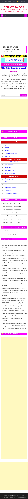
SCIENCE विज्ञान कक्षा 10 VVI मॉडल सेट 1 (11, 203)
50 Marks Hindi (14, 71)
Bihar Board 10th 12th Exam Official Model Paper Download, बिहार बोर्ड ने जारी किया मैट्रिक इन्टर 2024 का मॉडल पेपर (14, 245)
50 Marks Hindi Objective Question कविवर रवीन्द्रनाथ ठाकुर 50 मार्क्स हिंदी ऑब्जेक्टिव (14, 75)
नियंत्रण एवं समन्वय (9, 182)
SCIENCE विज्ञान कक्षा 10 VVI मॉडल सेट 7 (12, 222)
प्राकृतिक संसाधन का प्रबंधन (11, 193)
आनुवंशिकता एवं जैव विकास (10, 187)
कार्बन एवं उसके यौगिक (10, 170)
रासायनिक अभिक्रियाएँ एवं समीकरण (12, 162)
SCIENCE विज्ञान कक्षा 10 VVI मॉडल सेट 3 (12, 210)
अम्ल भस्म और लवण (9, 164)
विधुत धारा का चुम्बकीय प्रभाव (11, 153)
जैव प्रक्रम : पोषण (9, 179)
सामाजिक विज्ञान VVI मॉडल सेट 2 (10, 234)
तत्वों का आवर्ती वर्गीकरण (10, 173)
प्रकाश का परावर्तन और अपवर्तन (11, 145)
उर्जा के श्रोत (7, 156)
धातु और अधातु (8, 167)
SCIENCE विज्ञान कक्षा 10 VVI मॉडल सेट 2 (12, 206)
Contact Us (12, 497)
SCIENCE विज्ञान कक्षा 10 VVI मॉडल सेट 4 (12, 213)
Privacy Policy (5, 497)
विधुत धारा (7, 150)
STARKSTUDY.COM (14, 7)
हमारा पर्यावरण (8, 190)
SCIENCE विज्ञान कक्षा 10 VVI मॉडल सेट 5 (12, 216)
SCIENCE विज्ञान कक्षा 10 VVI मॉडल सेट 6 (12, 219)
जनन (6, 184)
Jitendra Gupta (20, 495)
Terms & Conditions (21, 497)
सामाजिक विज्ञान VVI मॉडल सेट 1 (10, 231)
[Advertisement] (14, 31)
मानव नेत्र (7, 147)
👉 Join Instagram (21, 1)
